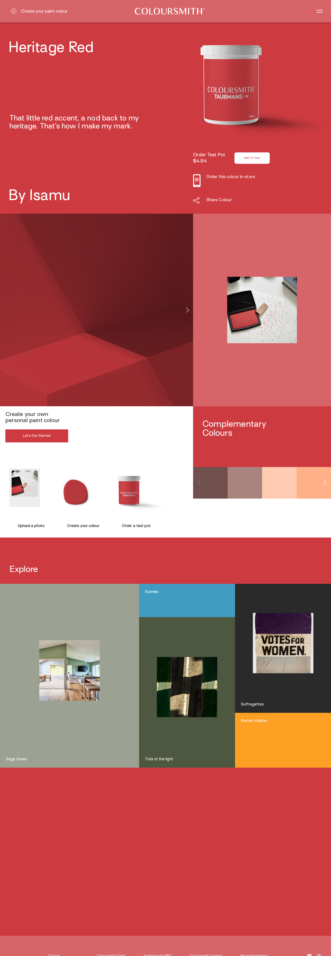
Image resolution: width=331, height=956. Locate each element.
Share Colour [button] (219, 200)
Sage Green (16, 759)
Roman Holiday (254, 721)
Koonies (151, 592)
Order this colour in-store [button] (230, 177)
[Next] (187, 310)
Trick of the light (159, 759)
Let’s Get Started (37, 436)
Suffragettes (252, 704)
